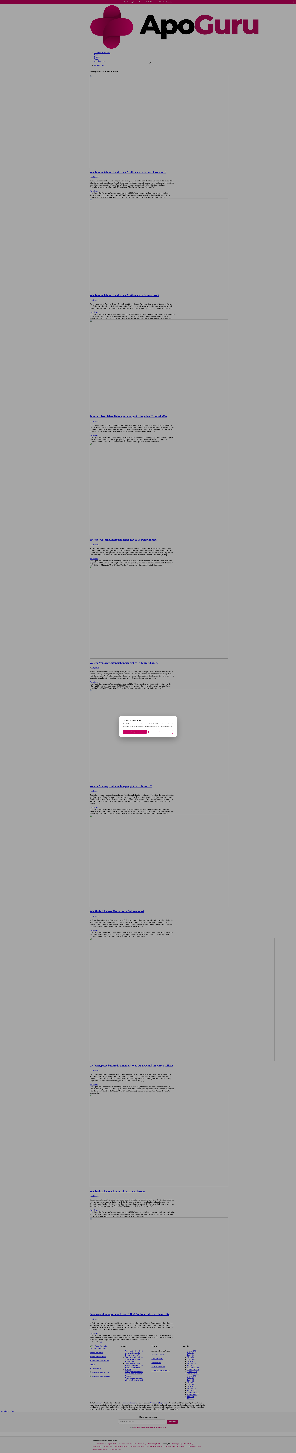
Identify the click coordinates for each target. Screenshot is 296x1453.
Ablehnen (160, 732)
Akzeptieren (135, 732)
